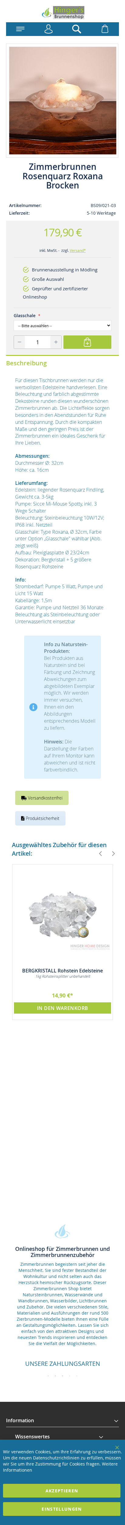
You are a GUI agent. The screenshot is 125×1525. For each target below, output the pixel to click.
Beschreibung (26, 363)
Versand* (78, 250)
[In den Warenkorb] (87, 342)
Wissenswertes (32, 1436)
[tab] (62, 1420)
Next (111, 853)
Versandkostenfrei (44, 798)
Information (20, 1420)
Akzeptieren (62, 1491)
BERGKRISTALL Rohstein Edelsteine (62, 970)
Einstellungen (62, 1509)
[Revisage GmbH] (62, 12)
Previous (98, 853)
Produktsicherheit (42, 818)
